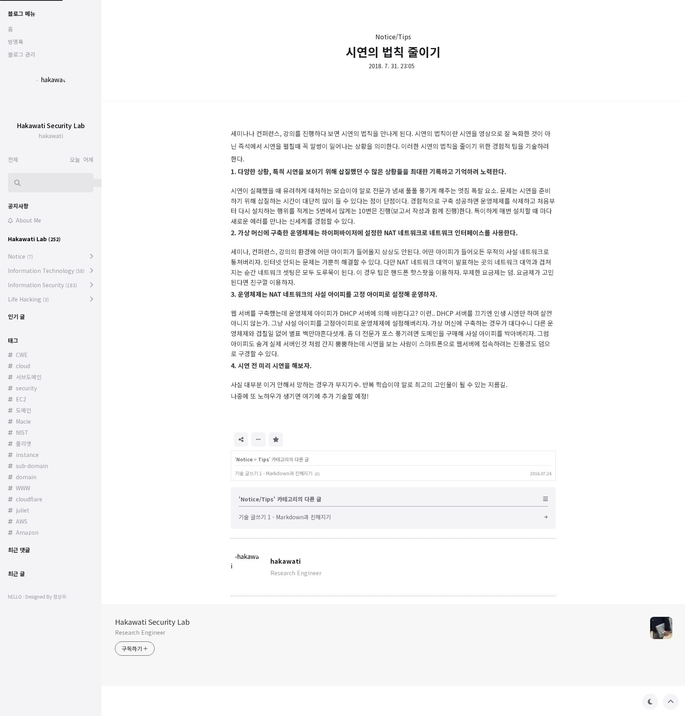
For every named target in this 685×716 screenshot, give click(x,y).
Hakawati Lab (34, 239)
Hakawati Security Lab (152, 621)
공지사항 (18, 206)
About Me (28, 220)
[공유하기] (241, 439)
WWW (23, 488)
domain (26, 477)
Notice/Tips (393, 36)
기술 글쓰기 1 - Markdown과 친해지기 (273, 473)
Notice (244, 459)
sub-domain (32, 466)
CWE (22, 355)
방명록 (15, 42)
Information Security (42, 285)
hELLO (15, 596)
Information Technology (46, 270)
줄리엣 (23, 443)
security (26, 388)
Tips (263, 459)
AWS (21, 521)
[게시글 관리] (258, 439)
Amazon (27, 532)
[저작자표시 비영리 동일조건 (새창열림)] (293, 439)
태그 (13, 340)
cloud (23, 366)
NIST (22, 432)
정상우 (59, 596)
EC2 (21, 399)
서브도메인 (29, 377)
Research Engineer (140, 632)
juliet (22, 510)
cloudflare (29, 499)
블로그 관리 (21, 54)
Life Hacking (28, 299)
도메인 (23, 410)
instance (27, 455)
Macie (23, 421)
